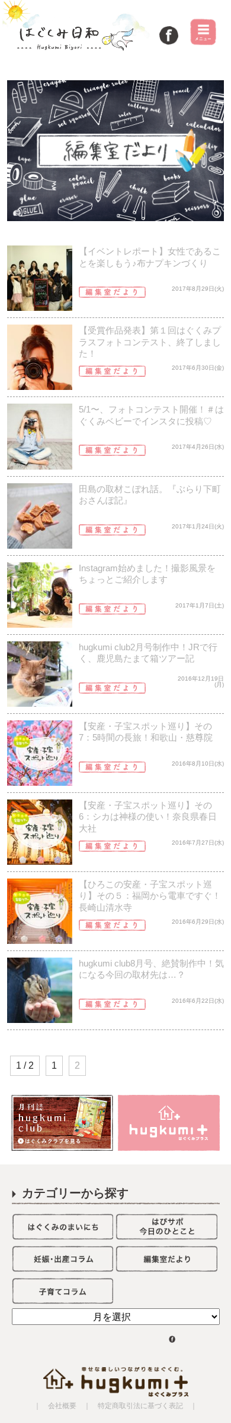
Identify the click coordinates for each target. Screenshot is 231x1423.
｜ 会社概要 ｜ (62, 1406)
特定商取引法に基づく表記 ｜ (144, 1406)
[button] (115, 151)
